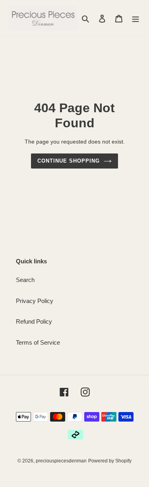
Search (25, 279)
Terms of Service (38, 342)
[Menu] (135, 18)
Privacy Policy (34, 300)
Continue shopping (68, 161)
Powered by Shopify (110, 461)
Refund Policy (34, 321)
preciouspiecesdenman (61, 461)
